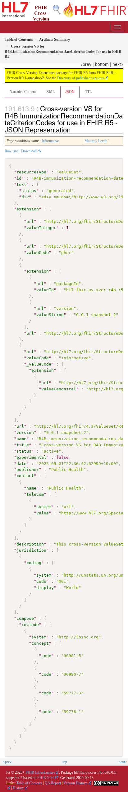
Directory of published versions (80, 78)
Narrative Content (23, 92)
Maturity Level (95, 141)
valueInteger (41, 227)
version (25, 432)
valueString (50, 314)
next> (117, 64)
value (42, 513)
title (22, 445)
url (30, 221)
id (18, 178)
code (41, 581)
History (18, 788)
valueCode (37, 252)
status (28, 190)
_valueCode (38, 364)
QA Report (53, 783)
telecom (35, 494)
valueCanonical (58, 389)
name (21, 438)
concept (40, 643)
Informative (50, 141)
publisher (27, 469)
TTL (88, 92)
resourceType (31, 172)
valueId (45, 290)
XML (50, 92)
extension (27, 209)
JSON (70, 92)
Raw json (12, 151)
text (21, 184)
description (30, 544)
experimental (31, 457)
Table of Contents (29, 783)
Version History (75, 783)
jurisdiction (31, 550)
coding (33, 562)
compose (25, 618)
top (64, 762)
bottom (102, 64)
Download (29, 151)
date (21, 463)
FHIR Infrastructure (40, 772)
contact (25, 475)
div (25, 197)
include (30, 624)
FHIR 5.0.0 (45, 778)
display (45, 587)
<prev (85, 64)
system (43, 506)
